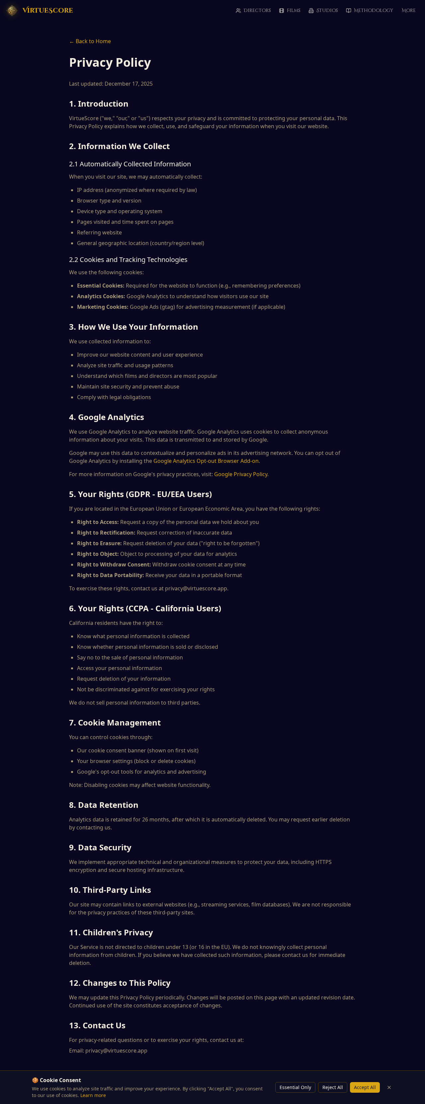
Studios (327, 10)
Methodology (373, 10)
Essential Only (295, 1087)
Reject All (332, 1087)
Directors (257, 10)
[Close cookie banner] (389, 1087)
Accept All (365, 1087)
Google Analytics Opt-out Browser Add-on (206, 461)
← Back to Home (90, 41)
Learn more (93, 1095)
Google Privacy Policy (240, 474)
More (409, 10)
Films (293, 10)
